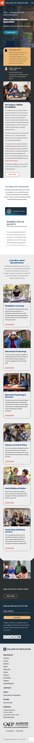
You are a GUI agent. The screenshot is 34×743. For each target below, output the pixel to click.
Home (5, 12)
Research (6, 663)
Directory (6, 675)
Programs (6, 658)
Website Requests (8, 683)
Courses (5, 661)
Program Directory (17, 12)
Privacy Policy (6, 630)
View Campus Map (8, 717)
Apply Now (12, 174)
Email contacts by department (11, 695)
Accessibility (7, 677)
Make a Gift (6, 669)
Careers (5, 672)
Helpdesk (6, 680)
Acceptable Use (10, 730)
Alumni (5, 666)
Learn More (10, 32)
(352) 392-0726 (7, 702)
